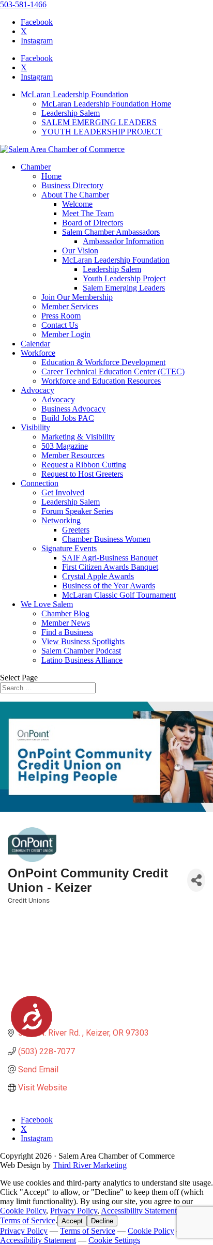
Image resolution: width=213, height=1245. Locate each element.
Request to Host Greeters (82, 473)
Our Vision (80, 250)
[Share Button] (196, 880)
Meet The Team (88, 213)
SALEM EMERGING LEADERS (99, 122)
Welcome (77, 204)
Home (51, 176)
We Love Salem (47, 604)
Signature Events (69, 548)
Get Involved (62, 492)
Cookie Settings (114, 1240)
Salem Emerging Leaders (124, 287)
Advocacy (37, 390)
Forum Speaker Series (77, 511)
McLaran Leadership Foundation (74, 94)
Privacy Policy (73, 1210)
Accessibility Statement (139, 1210)
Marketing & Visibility (78, 436)
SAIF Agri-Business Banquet (110, 557)
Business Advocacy (73, 408)
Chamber (36, 166)
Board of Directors (92, 222)
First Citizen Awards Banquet (110, 567)
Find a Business (67, 632)
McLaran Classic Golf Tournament (119, 594)
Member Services (69, 306)
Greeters (75, 529)
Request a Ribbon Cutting (83, 464)
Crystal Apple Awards (98, 576)
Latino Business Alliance (82, 660)
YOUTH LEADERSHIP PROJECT (101, 131)
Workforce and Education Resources (101, 380)
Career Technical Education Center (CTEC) (113, 371)
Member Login (65, 334)
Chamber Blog (65, 613)
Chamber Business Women (106, 539)
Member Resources (72, 455)
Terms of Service (27, 1220)
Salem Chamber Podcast (81, 650)
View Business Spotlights (83, 641)
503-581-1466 (23, 4)
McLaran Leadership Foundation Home (106, 103)
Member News (65, 622)
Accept (72, 1221)
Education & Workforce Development (103, 362)
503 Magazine (64, 446)
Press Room (61, 315)
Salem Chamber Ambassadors (111, 231)
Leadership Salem (70, 113)
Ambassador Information (123, 241)
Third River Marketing (90, 1165)
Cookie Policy (23, 1210)
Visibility (35, 427)
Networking (61, 520)
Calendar (35, 343)
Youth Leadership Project (124, 278)
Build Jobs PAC (67, 418)
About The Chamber (75, 194)
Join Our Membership (77, 297)
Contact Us (59, 325)
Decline (102, 1221)
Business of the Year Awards (108, 585)
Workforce (38, 352)
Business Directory (72, 185)
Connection (39, 483)
